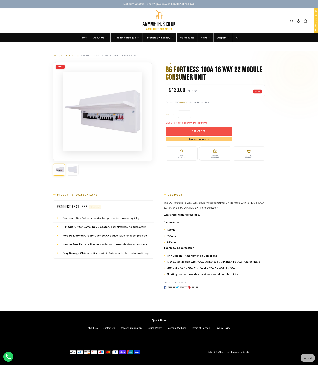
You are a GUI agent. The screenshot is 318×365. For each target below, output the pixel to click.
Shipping (183, 102)
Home (55, 56)
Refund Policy (154, 328)
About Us (93, 328)
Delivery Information (131, 328)
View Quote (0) (316, 20)
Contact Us (109, 328)
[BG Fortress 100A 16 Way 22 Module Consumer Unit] (59, 170)
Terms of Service (200, 328)
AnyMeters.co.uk (223, 352)
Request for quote (199, 139)
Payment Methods (176, 328)
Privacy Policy (222, 328)
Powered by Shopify (240, 352)
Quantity (171, 114)
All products (68, 56)
